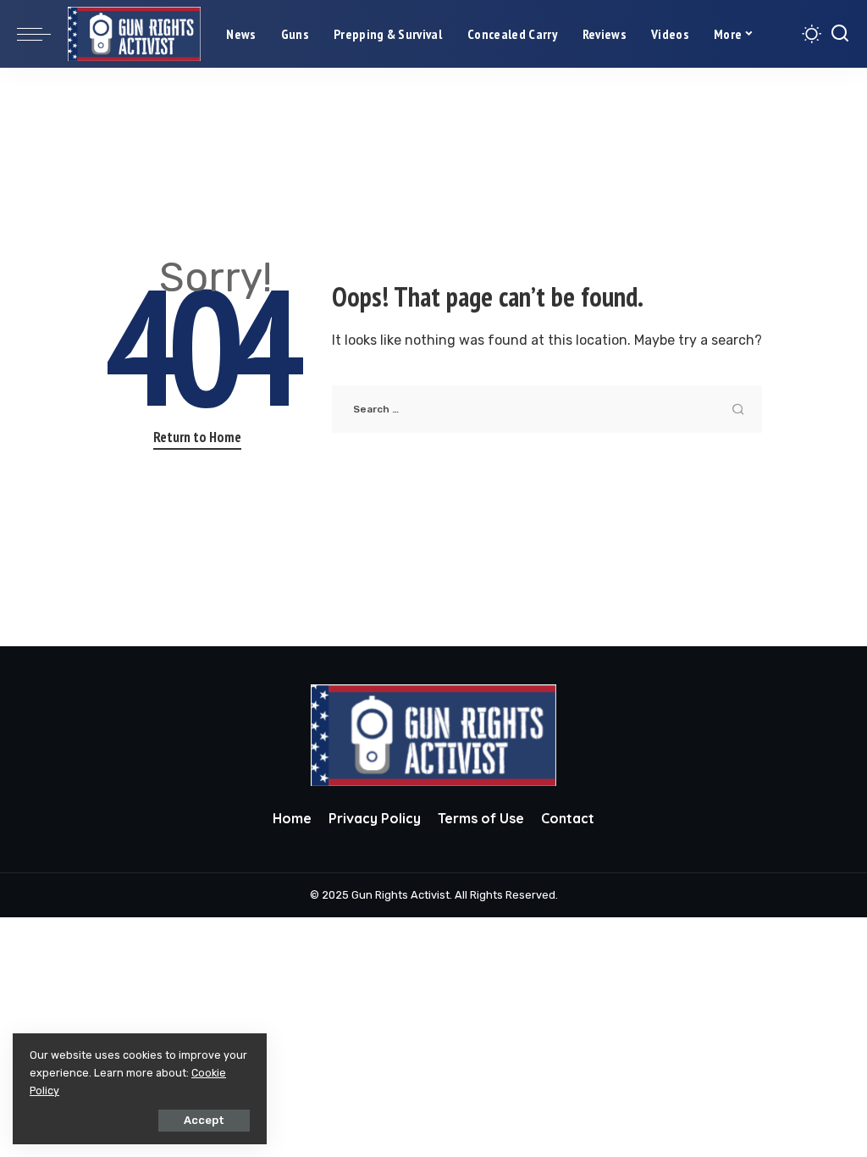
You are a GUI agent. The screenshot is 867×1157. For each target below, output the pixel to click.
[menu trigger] (42, 34)
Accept (204, 1120)
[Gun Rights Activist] (134, 34)
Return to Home (197, 437)
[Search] (840, 34)
